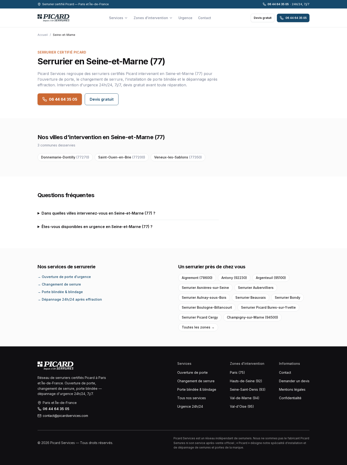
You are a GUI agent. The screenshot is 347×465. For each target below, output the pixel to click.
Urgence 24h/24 (190, 406)
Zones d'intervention (151, 18)
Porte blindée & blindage (196, 389)
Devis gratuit (262, 18)
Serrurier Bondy (287, 297)
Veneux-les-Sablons (178, 157)
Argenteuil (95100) (271, 278)
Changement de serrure (196, 381)
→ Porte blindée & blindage (60, 292)
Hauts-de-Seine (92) (246, 381)
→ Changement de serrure (59, 284)
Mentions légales (292, 389)
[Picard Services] (55, 365)
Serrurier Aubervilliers (256, 288)
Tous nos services (191, 398)
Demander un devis (294, 381)
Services (116, 18)
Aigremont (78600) (197, 278)
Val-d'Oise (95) (242, 406)
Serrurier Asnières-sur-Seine (205, 288)
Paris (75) (237, 372)
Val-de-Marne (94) (244, 398)
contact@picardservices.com (65, 416)
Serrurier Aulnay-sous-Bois (204, 297)
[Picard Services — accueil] (53, 18)
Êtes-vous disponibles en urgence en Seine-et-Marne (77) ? (97, 226)
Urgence (185, 18)
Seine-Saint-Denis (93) (248, 389)
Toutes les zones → (198, 327)
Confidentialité (290, 398)
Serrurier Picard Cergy (200, 317)
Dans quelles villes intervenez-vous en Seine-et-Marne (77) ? (98, 213)
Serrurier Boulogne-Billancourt (207, 307)
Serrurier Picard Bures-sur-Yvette (268, 307)
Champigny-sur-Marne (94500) (252, 317)
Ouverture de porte (192, 372)
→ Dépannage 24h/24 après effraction (70, 299)
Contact (204, 18)
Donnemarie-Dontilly (65, 157)
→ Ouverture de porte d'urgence (64, 277)
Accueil (43, 35)
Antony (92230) (234, 278)
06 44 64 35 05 (288, 4)
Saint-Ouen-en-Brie (121, 157)
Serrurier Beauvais (250, 297)
